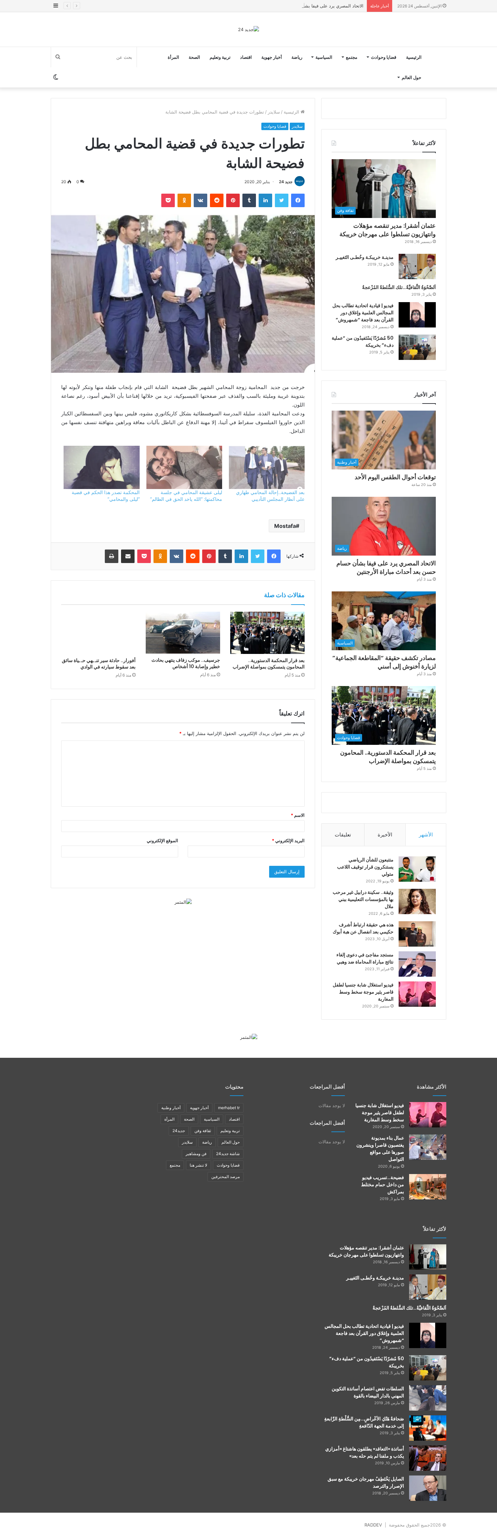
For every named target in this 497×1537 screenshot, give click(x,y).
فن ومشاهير (196, 1153)
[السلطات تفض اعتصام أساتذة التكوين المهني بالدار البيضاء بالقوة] (427, 1398)
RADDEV (373, 1525)
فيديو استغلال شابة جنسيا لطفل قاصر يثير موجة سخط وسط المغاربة (363, 991)
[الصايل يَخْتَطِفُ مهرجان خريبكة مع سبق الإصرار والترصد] (427, 1488)
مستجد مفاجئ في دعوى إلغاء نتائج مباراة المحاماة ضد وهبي (365, 958)
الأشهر (426, 834)
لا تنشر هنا (198, 1165)
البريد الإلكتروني (288, 840)
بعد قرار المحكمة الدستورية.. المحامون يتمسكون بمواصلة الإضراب (269, 663)
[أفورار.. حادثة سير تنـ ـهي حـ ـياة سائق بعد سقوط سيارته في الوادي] (98, 633)
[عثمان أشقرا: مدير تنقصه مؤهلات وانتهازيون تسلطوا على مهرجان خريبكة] (427, 1257)
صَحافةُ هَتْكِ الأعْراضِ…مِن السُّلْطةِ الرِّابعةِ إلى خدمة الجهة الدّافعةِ (364, 1422)
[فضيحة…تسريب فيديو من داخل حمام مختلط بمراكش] (427, 1186)
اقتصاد (246, 57)
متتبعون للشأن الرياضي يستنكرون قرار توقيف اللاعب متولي (365, 866)
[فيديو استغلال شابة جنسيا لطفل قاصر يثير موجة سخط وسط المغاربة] (417, 994)
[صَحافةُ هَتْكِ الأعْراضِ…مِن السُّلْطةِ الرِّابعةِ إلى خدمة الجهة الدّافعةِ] (427, 1428)
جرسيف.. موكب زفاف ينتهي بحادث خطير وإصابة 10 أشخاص (185, 663)
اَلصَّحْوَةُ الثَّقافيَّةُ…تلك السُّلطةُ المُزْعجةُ (399, 287)
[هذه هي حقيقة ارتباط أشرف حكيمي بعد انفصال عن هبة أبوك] (417, 934)
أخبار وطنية (171, 1107)
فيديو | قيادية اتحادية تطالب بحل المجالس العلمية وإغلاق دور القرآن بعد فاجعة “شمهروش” (363, 312)
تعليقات (343, 834)
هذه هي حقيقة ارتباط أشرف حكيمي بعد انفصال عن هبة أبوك (363, 928)
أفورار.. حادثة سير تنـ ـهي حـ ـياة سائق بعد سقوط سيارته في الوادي (99, 663)
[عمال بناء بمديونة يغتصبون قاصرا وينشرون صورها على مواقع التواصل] (427, 1147)
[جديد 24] (248, 29)
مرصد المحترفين (225, 1176)
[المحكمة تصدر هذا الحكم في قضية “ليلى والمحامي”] (101, 467)
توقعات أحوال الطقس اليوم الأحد (395, 477)
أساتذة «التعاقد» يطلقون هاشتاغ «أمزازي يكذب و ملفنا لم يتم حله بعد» (364, 1452)
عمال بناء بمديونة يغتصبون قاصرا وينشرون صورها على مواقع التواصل (380, 1149)
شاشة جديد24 (228, 1153)
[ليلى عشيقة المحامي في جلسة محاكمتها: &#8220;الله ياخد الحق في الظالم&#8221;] (184, 467)
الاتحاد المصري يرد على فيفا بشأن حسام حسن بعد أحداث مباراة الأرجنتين (295, 5)
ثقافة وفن (202, 1130)
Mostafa (285, 525)
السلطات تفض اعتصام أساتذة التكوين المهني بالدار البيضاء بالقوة (368, 1392)
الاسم (298, 815)
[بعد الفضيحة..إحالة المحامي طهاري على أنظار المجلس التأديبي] (267, 467)
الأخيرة (385, 834)
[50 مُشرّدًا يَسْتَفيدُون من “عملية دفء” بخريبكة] (417, 347)
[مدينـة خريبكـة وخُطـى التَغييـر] (417, 266)
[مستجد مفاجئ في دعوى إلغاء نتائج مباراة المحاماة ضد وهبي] (417, 964)
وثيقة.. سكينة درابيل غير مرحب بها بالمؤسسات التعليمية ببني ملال (363, 899)
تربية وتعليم (220, 57)
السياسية (323, 57)
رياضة (296, 57)
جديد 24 (285, 181)
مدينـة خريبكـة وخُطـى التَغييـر (365, 257)
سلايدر (274, 112)
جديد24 (178, 1130)
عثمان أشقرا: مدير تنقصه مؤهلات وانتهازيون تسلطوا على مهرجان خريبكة (387, 229)
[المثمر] (183, 901)
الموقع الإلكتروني (162, 840)
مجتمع (351, 57)
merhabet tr (229, 1107)
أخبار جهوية (271, 57)
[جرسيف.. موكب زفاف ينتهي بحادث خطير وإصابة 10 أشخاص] (183, 633)
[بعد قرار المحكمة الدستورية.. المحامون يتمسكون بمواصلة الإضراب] (267, 633)
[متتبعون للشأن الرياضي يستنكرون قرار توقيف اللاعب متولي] (417, 869)
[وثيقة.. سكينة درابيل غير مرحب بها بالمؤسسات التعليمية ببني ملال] (417, 901)
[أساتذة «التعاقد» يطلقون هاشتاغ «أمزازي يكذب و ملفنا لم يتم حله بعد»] (427, 1458)
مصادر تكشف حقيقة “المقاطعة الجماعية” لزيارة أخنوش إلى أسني (384, 662)
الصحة (194, 57)
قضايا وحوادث (383, 57)
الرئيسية (414, 57)
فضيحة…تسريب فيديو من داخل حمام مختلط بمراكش (382, 1184)
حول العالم (411, 77)
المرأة (173, 57)
